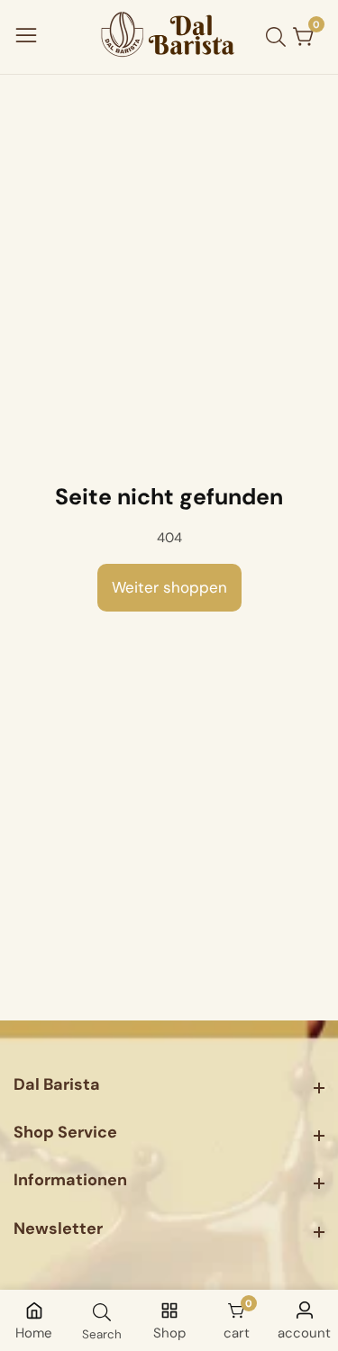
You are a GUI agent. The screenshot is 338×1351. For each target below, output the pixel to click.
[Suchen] (279, 37)
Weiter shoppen (169, 587)
